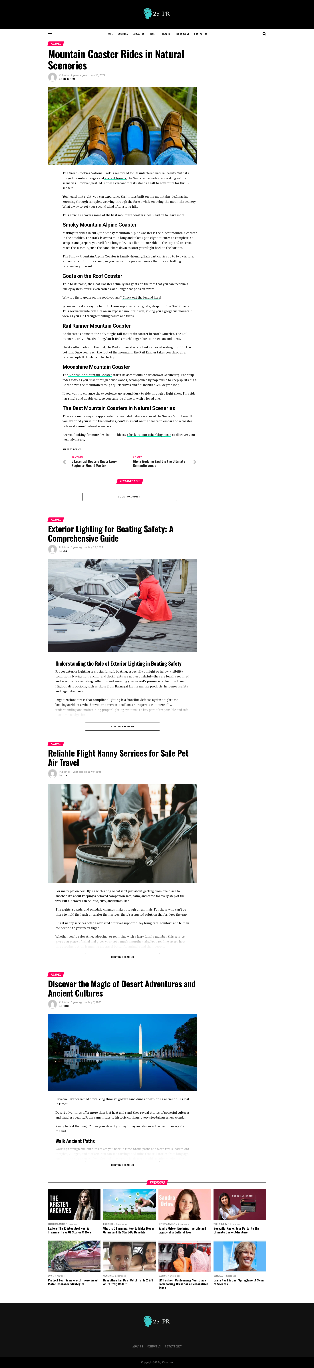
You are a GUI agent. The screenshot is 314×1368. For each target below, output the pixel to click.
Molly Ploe (69, 78)
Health (153, 33)
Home (110, 33)
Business (123, 33)
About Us (137, 1346)
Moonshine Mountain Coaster (90, 375)
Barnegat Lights (126, 686)
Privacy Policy (173, 1346)
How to (166, 33)
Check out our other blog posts (149, 435)
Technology (182, 33)
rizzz (66, 775)
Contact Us (200, 33)
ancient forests (115, 178)
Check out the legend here (141, 297)
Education (138, 33)
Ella (65, 550)
